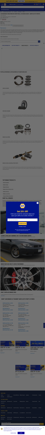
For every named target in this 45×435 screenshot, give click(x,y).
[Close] (43, 427)
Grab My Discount (22, 223)
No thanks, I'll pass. (22, 226)
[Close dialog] (38, 203)
